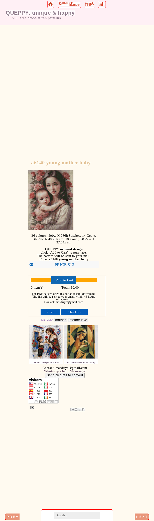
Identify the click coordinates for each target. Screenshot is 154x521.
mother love (78, 320)
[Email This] (72, 409)
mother (60, 320)
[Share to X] (79, 409)
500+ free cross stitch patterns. (37, 18)
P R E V (12, 516)
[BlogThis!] (76, 409)
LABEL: (47, 320)
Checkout (74, 312)
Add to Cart (64, 280)
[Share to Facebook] (83, 409)
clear (50, 312)
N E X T (141, 516)
